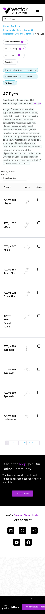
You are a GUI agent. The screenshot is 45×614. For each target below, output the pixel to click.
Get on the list (22, 493)
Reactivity (9, 62)
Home (6, 26)
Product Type (12, 55)
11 (29, 442)
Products (15, 26)
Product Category (14, 42)
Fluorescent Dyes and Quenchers (18, 33)
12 (33, 442)
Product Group (13, 48)
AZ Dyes (8, 83)
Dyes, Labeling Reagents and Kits (18, 30)
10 (24, 442)
